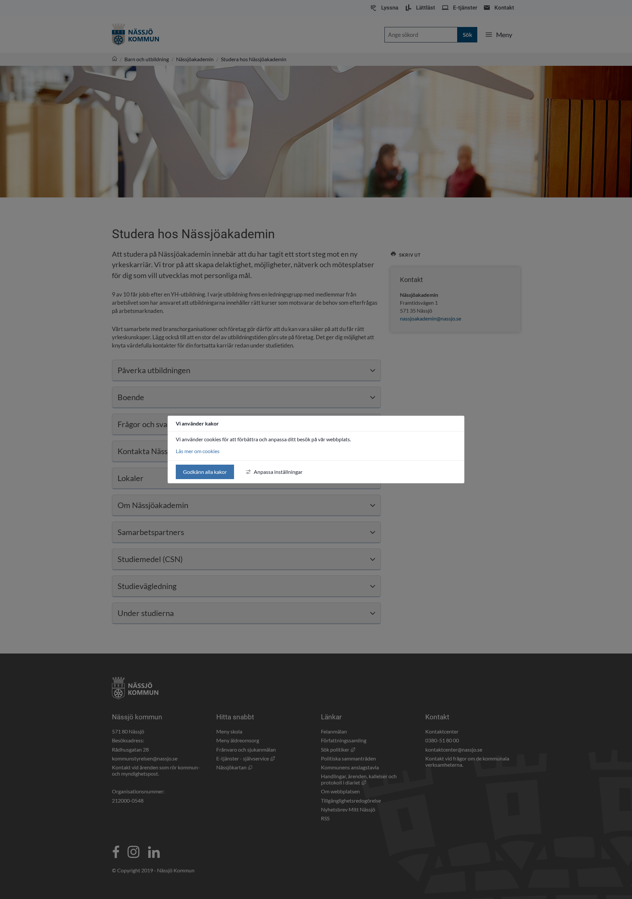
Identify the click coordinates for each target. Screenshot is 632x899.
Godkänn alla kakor (205, 472)
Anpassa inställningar (278, 472)
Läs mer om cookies (198, 451)
